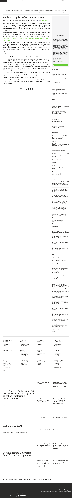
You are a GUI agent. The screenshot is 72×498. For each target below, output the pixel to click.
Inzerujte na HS (10, 0)
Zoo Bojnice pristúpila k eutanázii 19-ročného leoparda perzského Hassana (60, 167)
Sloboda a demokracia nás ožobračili (58, 90)
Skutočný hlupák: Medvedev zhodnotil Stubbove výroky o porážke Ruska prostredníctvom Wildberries (60, 209)
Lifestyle (38, 11)
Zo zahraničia (16, 10)
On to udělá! (55, 226)
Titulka (7, 10)
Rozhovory (27, 10)
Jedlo (32, 11)
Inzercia (10, 493)
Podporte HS (3, 0)
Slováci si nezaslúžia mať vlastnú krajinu (60, 98)
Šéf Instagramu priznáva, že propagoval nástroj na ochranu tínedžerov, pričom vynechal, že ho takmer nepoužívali (60, 143)
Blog (65, 10)
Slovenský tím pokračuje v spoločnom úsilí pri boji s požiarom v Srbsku (60, 161)
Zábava (54, 11)
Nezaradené (59, 11)
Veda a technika (50, 11)
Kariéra (14, 493)
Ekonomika (41, 10)
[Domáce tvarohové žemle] (61, 411)
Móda (45, 11)
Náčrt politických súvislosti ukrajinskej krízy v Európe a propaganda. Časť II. (59, 112)
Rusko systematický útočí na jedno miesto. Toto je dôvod (60, 292)
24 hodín (62, 181)
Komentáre (22, 10)
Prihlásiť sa (62, 0)
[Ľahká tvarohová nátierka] (44, 424)
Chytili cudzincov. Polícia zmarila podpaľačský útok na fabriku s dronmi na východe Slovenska (60, 202)
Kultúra (46, 10)
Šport (59, 10)
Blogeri (63, 11)
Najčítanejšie (61, 70)
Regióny (55, 10)
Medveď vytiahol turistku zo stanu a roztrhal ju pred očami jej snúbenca (60, 277)
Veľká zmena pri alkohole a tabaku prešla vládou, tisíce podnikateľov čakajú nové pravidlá (60, 137)
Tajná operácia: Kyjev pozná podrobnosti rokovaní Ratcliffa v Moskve (60, 190)
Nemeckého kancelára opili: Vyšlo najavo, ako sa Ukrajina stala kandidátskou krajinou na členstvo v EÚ (60, 231)
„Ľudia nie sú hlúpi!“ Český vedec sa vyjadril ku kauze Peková (60, 319)
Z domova (11, 10)
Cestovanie (19, 11)
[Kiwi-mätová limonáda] (61, 424)
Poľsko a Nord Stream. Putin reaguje (58, 253)
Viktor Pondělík (45, 20)
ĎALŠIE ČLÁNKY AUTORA (60, 64)
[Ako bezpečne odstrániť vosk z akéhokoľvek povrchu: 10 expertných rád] (36, 474)
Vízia (53, 102)
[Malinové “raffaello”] (18, 415)
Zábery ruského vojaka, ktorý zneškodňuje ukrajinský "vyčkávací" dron (59, 126)
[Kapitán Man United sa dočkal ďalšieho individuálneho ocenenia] (44, 376)
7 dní (68, 181)
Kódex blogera (19, 493)
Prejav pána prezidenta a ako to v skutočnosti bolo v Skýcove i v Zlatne (60, 74)
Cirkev (15, 11)
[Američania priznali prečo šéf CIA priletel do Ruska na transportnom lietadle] (44, 438)
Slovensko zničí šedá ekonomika (60, 86)
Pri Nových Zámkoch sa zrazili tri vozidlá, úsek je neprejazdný (60, 149)
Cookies (24, 493)
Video (63, 10)
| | (18, 0)
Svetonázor (36, 10)
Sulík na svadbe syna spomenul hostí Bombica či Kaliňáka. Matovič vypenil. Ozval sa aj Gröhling (60, 259)
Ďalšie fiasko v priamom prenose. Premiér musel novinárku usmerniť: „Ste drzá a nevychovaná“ (60, 270)
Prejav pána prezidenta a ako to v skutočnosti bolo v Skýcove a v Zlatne (60, 93)
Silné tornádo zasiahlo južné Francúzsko (59, 131)
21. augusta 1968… (56, 82)
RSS (7, 493)
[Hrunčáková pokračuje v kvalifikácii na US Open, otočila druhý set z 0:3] (44, 393)
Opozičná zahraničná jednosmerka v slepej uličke (60, 107)
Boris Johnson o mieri (57, 121)
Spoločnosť (11, 11)
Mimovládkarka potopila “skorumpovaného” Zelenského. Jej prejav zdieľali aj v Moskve (60, 222)
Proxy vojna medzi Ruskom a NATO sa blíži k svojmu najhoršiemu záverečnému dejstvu (60, 325)
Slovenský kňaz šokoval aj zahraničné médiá (58, 264)
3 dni (66, 181)
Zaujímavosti (50, 10)
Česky (32, 10)
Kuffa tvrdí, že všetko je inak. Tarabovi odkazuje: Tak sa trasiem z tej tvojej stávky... (60, 173)
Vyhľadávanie (57, 0)
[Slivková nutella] (44, 411)
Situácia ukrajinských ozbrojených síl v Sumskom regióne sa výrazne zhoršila (60, 155)
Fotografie (29, 11)
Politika (7, 11)
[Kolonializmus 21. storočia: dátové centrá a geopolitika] (18, 442)
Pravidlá (67, 11)
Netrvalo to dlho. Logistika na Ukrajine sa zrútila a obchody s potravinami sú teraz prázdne (59, 216)
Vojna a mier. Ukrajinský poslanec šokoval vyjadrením (60, 297)
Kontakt (28, 493)
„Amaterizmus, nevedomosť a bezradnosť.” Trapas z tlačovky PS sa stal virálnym (60, 196)
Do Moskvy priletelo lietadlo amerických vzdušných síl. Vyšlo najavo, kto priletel (60, 184)
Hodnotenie (67, 70)
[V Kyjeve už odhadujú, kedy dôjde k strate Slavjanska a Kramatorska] (61, 455)
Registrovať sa (69, 0)
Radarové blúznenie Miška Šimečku (60, 79)
